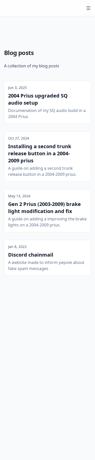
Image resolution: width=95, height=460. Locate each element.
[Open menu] (88, 8)
